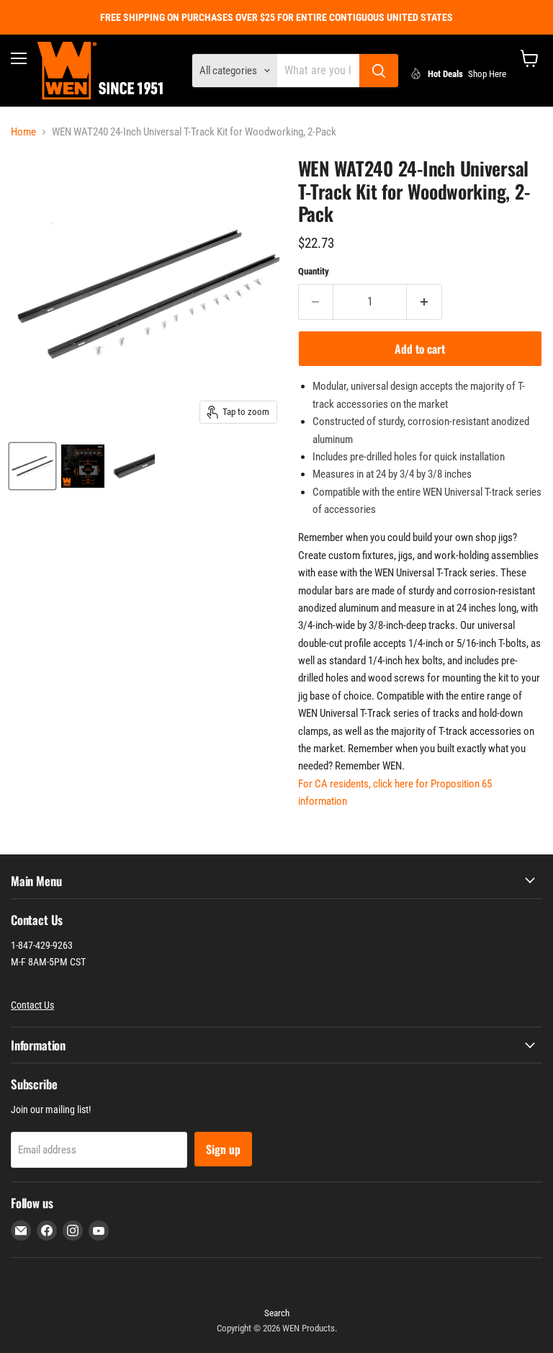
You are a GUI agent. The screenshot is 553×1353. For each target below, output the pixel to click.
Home (23, 132)
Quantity (313, 271)
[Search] (378, 70)
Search (276, 1313)
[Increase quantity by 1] (424, 302)
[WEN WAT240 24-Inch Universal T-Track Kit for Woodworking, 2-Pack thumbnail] (32, 466)
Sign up (223, 1149)
